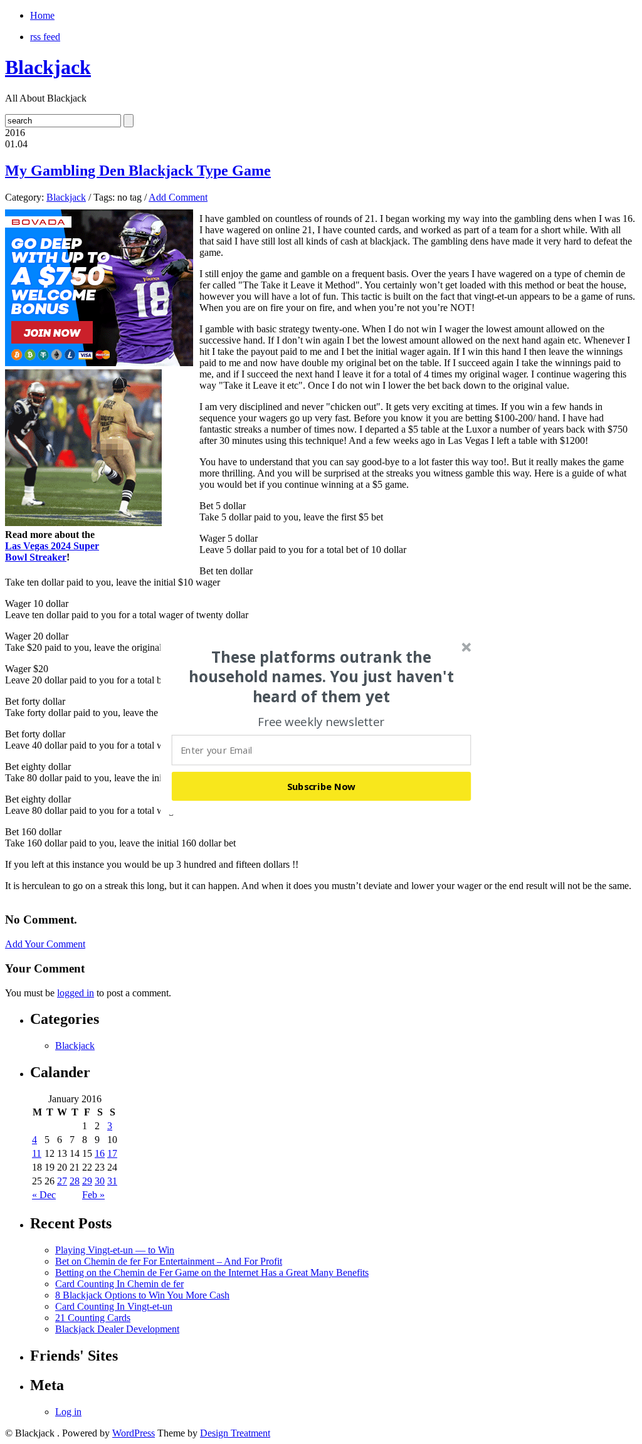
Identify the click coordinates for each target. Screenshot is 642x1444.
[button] (321, 676)
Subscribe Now (321, 785)
